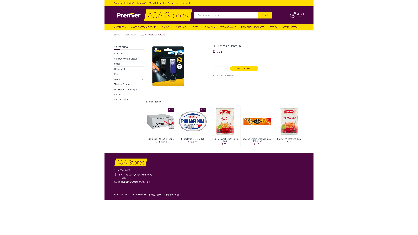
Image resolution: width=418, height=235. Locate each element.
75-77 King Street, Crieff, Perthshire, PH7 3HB (135, 176)
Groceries (118, 53)
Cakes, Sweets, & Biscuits (126, 58)
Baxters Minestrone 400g (289, 139)
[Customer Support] (153, 15)
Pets (116, 74)
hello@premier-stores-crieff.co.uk (134, 182)
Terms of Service (171, 194)
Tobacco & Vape (122, 84)
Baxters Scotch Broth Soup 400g (225, 140)
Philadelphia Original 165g (193, 139)
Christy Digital (142, 194)
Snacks (117, 63)
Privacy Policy (154, 194)
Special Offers (121, 99)
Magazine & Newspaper (125, 89)
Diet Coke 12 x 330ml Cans (161, 139)
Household (119, 69)
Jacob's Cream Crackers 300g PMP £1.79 (257, 140)
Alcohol (118, 79)
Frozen (117, 94)
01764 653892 (124, 170)
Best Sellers (218, 75)
